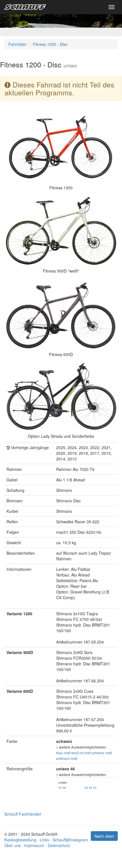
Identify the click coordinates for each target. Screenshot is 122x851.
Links (44, 840)
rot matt (85, 752)
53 (60, 787)
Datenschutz (59, 845)
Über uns (12, 845)
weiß (75, 752)
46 (90, 787)
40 (86, 787)
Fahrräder (18, 44)
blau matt (63, 752)
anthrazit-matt (66, 758)
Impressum (34, 845)
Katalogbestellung (20, 840)
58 (64, 787)
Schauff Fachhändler (22, 814)
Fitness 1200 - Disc (50, 44)
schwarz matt (102, 752)
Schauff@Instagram (70, 840)
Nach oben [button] (104, 836)
